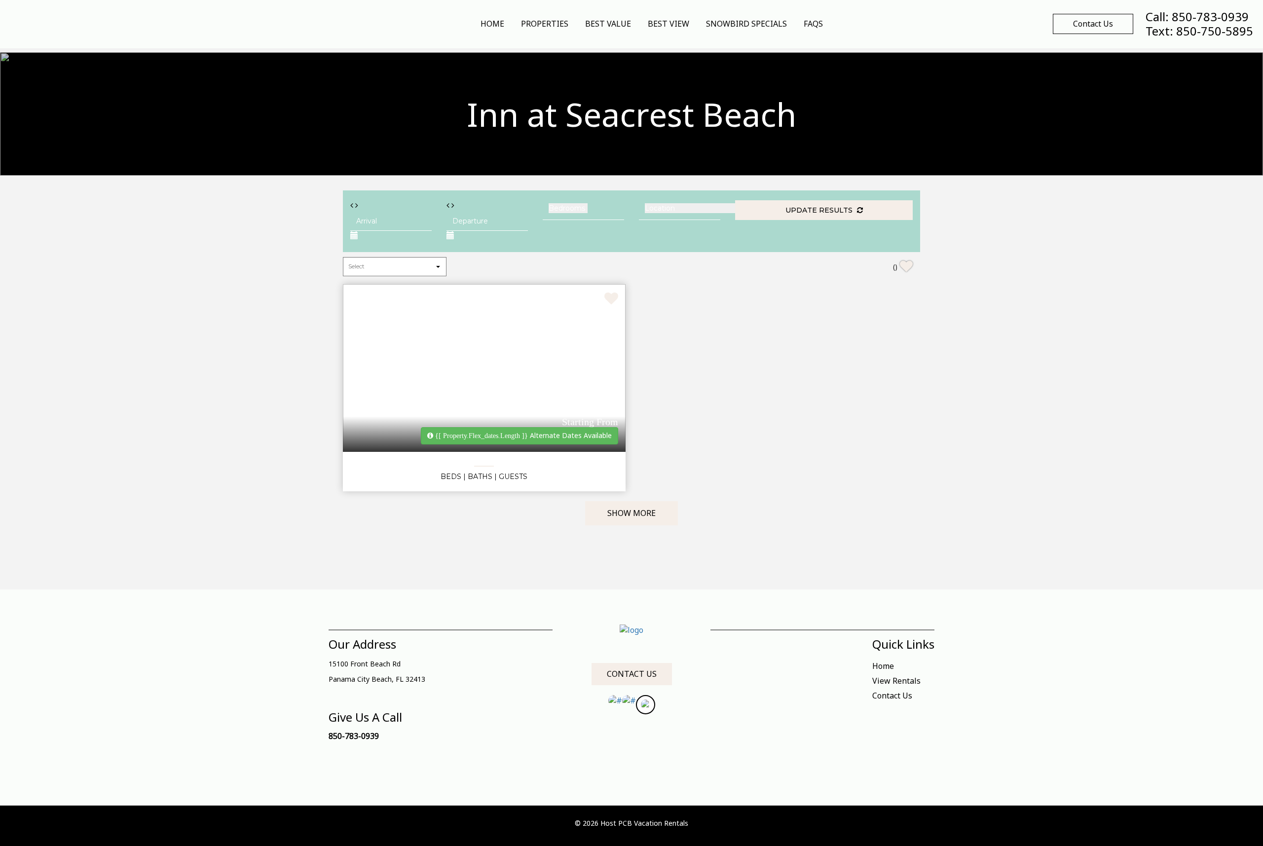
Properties (544, 23)
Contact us (632, 673)
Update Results (819, 210)
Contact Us (1093, 23)
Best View (668, 23)
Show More (631, 513)
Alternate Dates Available (523, 435)
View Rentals (896, 680)
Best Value (608, 23)
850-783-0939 (354, 736)
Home (492, 23)
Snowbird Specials (746, 23)
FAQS (813, 23)
